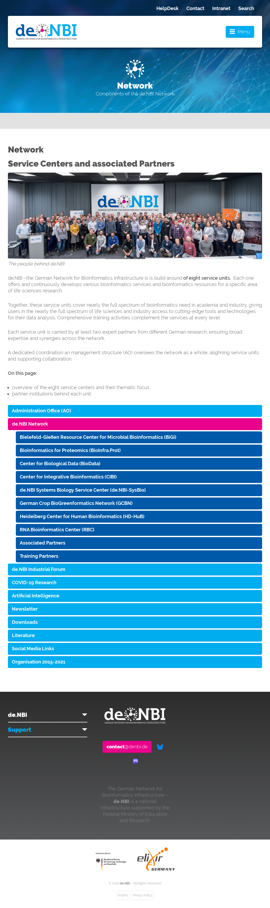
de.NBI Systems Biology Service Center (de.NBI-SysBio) (83, 490)
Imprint (123, 895)
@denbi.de (127, 746)
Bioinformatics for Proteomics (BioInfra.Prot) (70, 450)
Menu (244, 31)
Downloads (25, 622)
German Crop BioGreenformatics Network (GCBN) (76, 503)
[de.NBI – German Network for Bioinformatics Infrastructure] (134, 722)
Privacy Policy (142, 895)
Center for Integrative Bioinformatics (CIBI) (68, 477)
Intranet (221, 8)
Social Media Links (33, 648)
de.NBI (17, 714)
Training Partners (39, 556)
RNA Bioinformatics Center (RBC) (57, 529)
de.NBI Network (30, 424)
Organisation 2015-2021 (38, 662)
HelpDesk (167, 8)
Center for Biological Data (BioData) (60, 463)
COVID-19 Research (34, 582)
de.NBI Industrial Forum (38, 569)
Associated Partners (42, 543)
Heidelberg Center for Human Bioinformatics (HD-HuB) (82, 516)
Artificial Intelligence (35, 595)
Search (246, 8)
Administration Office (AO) (41, 410)
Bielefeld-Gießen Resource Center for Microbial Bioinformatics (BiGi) (98, 437)
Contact (195, 8)
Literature (23, 635)
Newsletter (25, 609)
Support (19, 729)
